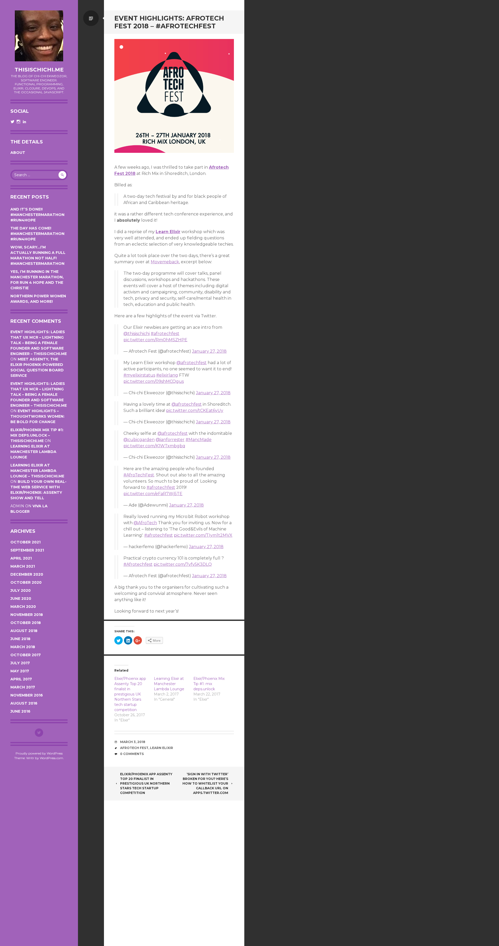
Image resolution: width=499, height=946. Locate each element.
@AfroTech (145, 522)
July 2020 (20, 590)
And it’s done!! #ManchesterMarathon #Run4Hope (37, 214)
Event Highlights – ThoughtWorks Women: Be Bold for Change (37, 416)
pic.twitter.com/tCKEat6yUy (194, 410)
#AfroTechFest (138, 474)
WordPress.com (51, 758)
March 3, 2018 (132, 742)
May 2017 (19, 671)
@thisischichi (136, 333)
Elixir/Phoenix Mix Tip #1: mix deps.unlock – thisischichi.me (36, 435)
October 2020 (26, 582)
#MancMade (199, 439)
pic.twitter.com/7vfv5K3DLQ (183, 564)
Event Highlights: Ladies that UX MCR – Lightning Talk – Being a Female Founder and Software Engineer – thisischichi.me (38, 343)
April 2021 (21, 558)
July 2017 (20, 663)
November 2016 (26, 695)
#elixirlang (167, 375)
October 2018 (25, 622)
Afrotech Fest (134, 748)
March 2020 (23, 606)
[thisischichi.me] (39, 35)
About (17, 152)
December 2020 (26, 574)
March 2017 (22, 687)
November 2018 (26, 614)
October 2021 (25, 542)
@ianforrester (170, 439)
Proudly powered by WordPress (39, 753)
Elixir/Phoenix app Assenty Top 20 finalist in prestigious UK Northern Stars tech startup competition (130, 694)
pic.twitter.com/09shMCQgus (153, 381)
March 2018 (22, 647)
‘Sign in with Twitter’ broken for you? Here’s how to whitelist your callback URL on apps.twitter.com (205, 783)
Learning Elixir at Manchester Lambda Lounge (33, 451)
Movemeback (165, 261)
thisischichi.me (39, 70)
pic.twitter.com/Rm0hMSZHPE (155, 339)
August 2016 (23, 703)
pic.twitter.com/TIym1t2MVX (203, 535)
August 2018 (23, 630)
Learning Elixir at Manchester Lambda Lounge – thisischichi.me (37, 470)
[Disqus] (174, 876)
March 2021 (22, 566)
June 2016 (20, 711)
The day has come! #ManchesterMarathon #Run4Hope (37, 233)
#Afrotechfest (138, 564)
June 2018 (20, 638)
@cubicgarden (139, 439)
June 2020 (20, 598)
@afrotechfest (191, 362)
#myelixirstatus (139, 375)
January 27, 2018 (209, 351)
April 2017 (21, 679)
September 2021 (27, 550)
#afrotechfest (165, 333)
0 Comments (132, 754)
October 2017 (25, 655)
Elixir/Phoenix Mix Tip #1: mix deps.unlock (209, 683)
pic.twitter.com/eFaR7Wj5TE (152, 493)
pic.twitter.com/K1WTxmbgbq (154, 445)
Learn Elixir (168, 231)
